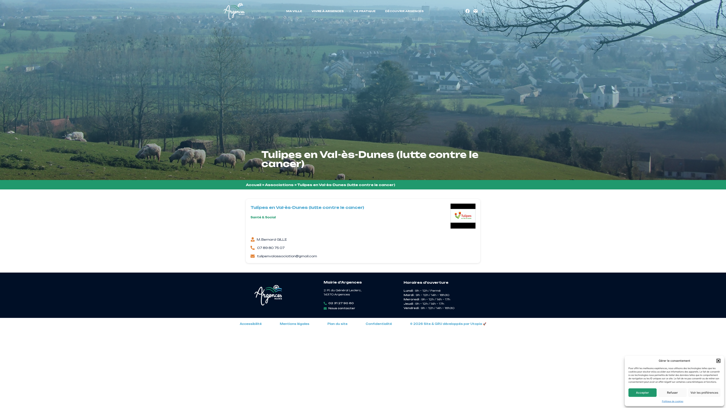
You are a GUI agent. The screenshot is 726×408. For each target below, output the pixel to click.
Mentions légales (294, 324)
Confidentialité (379, 324)
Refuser (672, 392)
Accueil (253, 185)
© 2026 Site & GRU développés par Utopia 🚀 (448, 324)
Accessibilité (251, 324)
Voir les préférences (704, 392)
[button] (718, 361)
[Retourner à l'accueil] (234, 11)
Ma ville (294, 11)
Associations (279, 185)
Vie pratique (364, 11)
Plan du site (337, 324)
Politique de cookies (672, 401)
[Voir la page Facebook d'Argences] (467, 11)
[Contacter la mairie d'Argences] (475, 11)
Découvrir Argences (404, 11)
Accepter (642, 392)
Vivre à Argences (328, 11)
